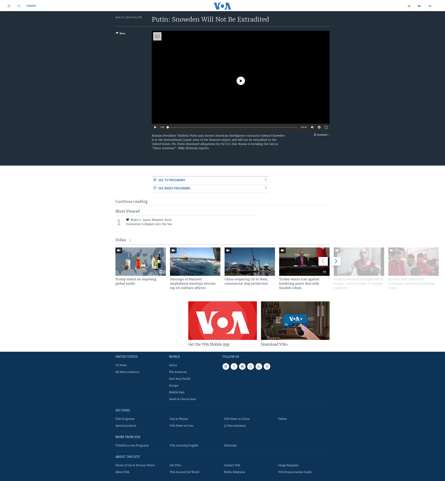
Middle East (177, 392)
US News (121, 365)
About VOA (122, 472)
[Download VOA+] (295, 320)
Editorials (230, 445)
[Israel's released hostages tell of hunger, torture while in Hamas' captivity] (359, 261)
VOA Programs (125, 419)
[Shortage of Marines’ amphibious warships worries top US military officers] (195, 261)
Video (120, 240)
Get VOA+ (176, 465)
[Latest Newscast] (430, 6)
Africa (173, 365)
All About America (127, 372)
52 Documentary (235, 425)
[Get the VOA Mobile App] (222, 320)
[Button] (120, 34)
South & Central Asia (182, 399)
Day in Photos (179, 419)
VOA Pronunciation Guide (295, 472)
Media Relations (234, 472)
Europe (31, 6)
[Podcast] (267, 366)
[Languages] (409, 6)
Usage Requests (288, 465)
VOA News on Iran (181, 425)
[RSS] (259, 366)
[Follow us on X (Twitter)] (234, 366)
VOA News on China (237, 419)
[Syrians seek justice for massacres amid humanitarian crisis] (413, 261)
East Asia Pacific (180, 378)
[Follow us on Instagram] (250, 366)
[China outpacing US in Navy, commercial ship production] (250, 261)
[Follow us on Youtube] (242, 366)
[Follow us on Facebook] (225, 366)
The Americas (178, 372)
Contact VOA (232, 465)
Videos (282, 419)
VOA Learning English (184, 445)
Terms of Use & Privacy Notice (135, 465)
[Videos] (419, 6)
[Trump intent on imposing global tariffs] (140, 261)
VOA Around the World (184, 472)
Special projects (125, 425)
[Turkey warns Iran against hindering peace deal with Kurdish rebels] (304, 261)
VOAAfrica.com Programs (132, 445)
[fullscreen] (326, 127)
